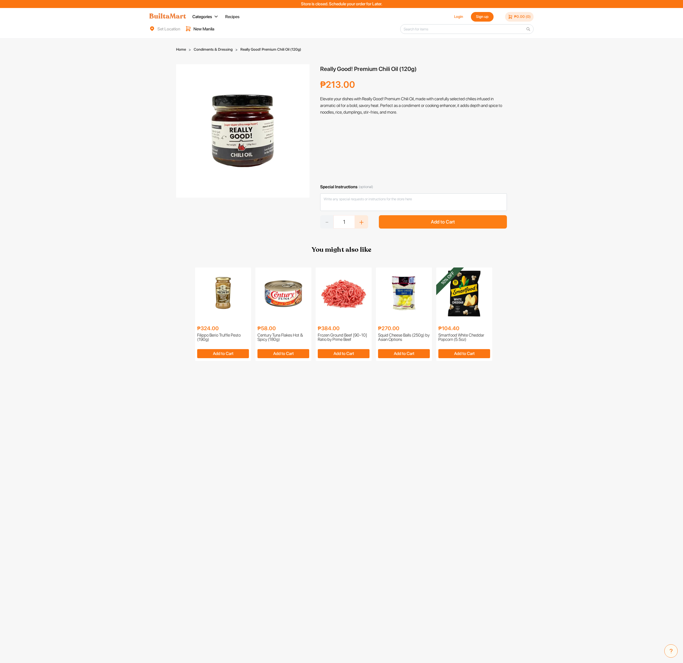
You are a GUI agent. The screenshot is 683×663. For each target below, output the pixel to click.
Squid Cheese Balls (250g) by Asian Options (404, 337)
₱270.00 (388, 328)
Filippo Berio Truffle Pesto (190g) (219, 337)
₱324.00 (208, 328)
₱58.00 (266, 328)
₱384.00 (329, 328)
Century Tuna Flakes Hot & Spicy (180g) (280, 337)
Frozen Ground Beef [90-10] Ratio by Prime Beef (342, 337)
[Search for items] (528, 29)
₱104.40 (448, 328)
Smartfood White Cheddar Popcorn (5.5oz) (461, 337)
